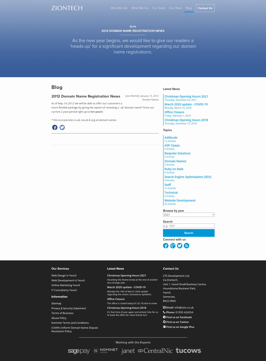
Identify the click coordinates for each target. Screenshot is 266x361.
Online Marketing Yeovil (65, 285)
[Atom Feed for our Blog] (186, 246)
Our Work (175, 8)
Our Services (60, 269)
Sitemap (56, 303)
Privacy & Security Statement (68, 308)
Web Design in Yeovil (63, 275)
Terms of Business (62, 313)
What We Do (140, 8)
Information (59, 297)
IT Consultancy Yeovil (64, 290)
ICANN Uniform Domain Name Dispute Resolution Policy (74, 329)
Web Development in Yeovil (68, 280)
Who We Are (119, 8)
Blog (189, 8)
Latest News (171, 89)
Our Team (158, 8)
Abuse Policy (58, 318)
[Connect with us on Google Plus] (172, 246)
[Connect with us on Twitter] (179, 246)
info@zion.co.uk (180, 307)
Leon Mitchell (132, 95)
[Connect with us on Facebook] (166, 246)
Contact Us (205, 8)
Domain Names (150, 99)
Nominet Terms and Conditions (70, 322)
